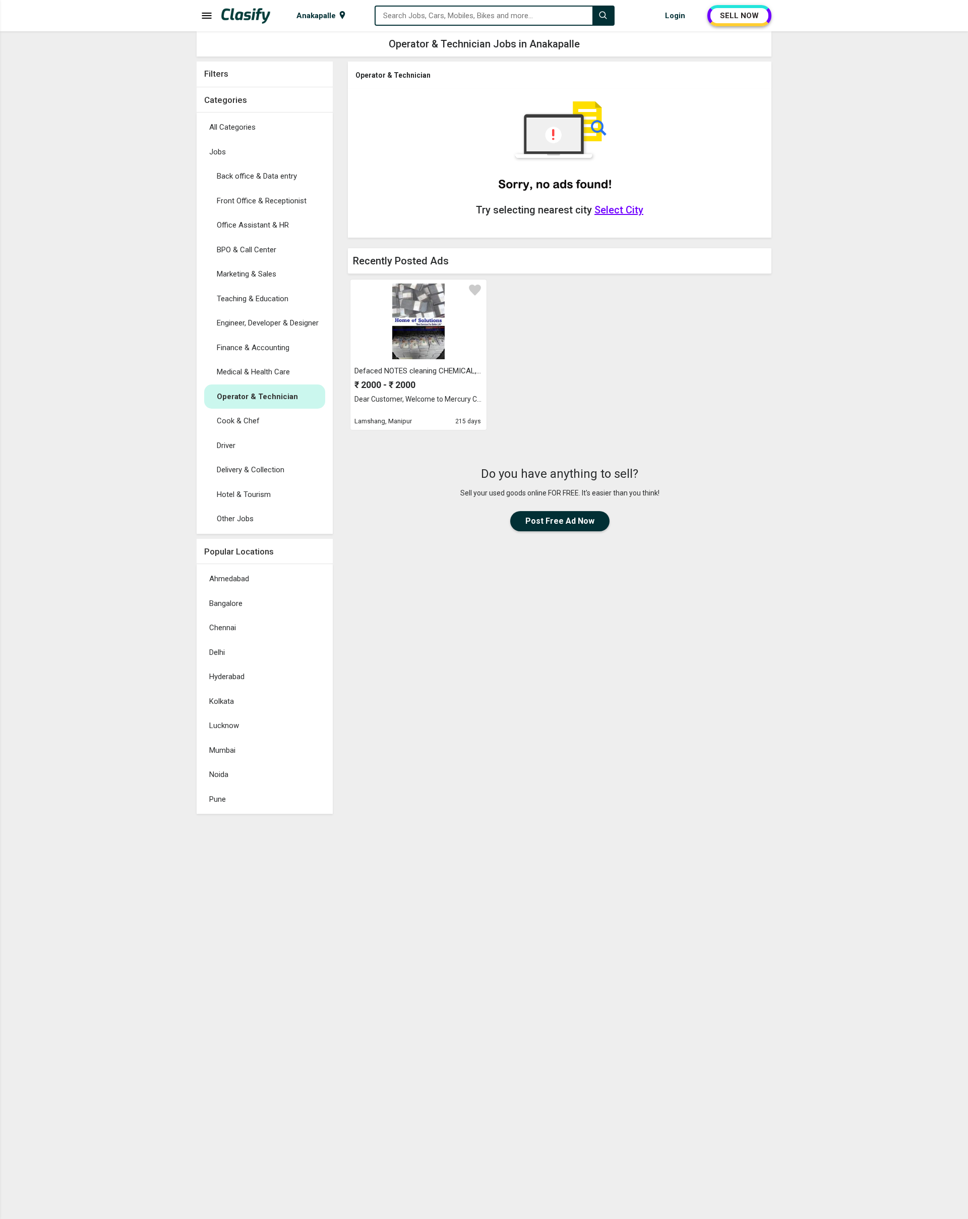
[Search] (603, 16)
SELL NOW (739, 15)
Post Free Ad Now (559, 521)
